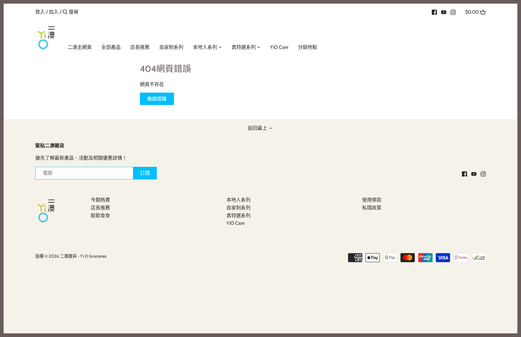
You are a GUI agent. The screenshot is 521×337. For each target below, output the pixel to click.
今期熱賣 (100, 200)
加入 (53, 12)
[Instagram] (453, 11)
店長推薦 (100, 208)
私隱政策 (371, 208)
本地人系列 (238, 200)
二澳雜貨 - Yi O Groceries (83, 256)
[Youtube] (443, 11)
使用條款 (371, 200)
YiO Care (235, 223)
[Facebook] (434, 11)
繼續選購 (156, 99)
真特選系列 (238, 215)
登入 (40, 12)
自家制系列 (238, 208)
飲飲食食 (100, 215)
